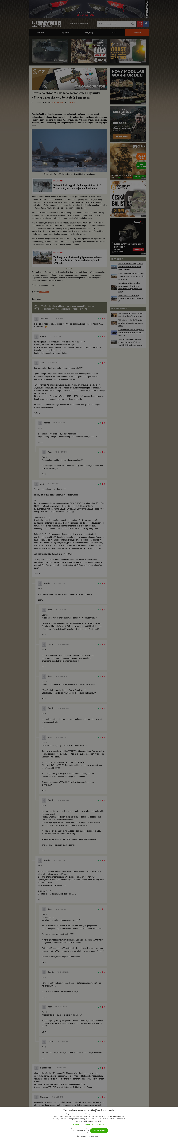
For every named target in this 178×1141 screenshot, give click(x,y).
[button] (89, 1124)
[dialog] (89, 1124)
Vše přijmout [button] (99, 1130)
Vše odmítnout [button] (79, 1130)
